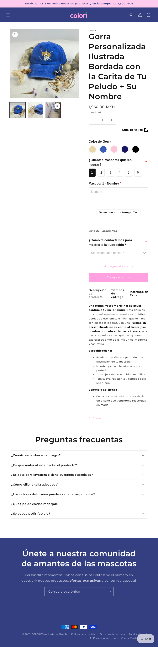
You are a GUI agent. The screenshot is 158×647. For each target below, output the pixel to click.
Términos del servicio (112, 634)
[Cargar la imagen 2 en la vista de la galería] (36, 110)
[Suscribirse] (109, 591)
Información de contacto (134, 638)
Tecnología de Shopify (54, 634)
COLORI (36, 634)
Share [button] (96, 418)
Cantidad (95, 112)
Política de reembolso (103, 638)
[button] (8, 15)
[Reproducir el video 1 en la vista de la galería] (53, 110)
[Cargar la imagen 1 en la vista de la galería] (18, 110)
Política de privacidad (83, 634)
